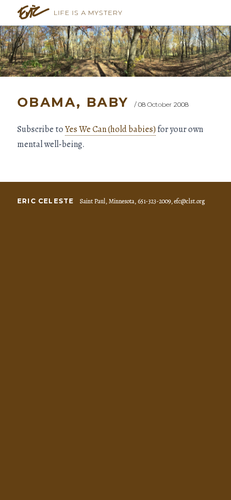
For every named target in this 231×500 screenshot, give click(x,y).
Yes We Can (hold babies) (110, 129)
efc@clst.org (189, 201)
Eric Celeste (45, 201)
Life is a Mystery (88, 13)
